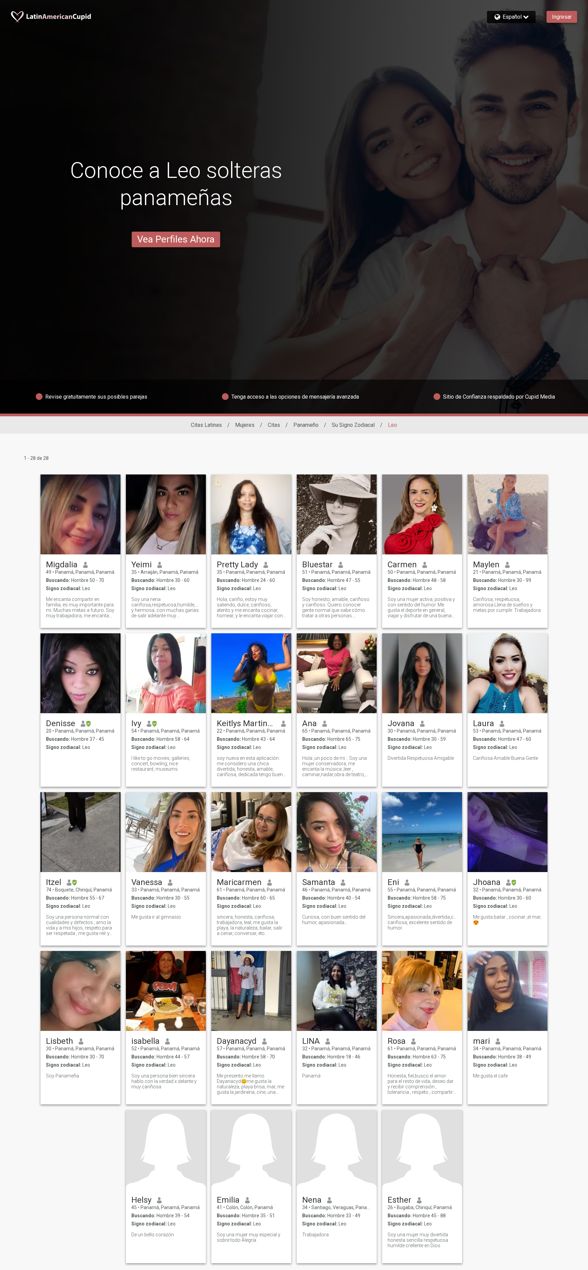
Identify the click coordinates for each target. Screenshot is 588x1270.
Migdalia (62, 564)
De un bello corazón (152, 1234)
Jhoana (487, 882)
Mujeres (245, 425)
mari (481, 1041)
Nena (312, 1200)
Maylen (486, 564)
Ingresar (562, 17)
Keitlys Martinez (246, 723)
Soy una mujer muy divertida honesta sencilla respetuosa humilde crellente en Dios (418, 1240)
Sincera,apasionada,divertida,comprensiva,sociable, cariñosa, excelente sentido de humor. (422, 922)
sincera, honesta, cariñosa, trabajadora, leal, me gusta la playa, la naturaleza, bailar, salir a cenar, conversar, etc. (249, 925)
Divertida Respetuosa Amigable (421, 758)
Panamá (311, 1076)
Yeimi (141, 564)
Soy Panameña (62, 1076)
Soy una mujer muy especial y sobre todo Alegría (248, 1237)
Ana (309, 723)
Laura (483, 723)
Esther (399, 1200)
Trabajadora (315, 1234)
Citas (274, 425)
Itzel (53, 882)
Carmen (402, 564)
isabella (145, 1041)
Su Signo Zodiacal (353, 425)
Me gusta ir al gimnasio (156, 917)
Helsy (141, 1200)
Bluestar (317, 564)
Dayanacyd (237, 1041)
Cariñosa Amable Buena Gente (505, 758)
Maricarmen (239, 882)
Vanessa (146, 882)
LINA (311, 1041)
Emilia (228, 1200)
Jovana (401, 723)
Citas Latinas (206, 425)
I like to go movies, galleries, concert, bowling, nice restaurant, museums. (160, 763)
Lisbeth (59, 1041)
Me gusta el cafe (490, 1076)
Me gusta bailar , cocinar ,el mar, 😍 (507, 919)
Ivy (136, 723)
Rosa (397, 1041)
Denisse (60, 723)
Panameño (305, 425)
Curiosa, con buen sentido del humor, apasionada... (333, 919)
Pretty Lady (237, 564)
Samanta (318, 882)
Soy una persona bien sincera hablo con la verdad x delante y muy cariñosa (164, 1081)
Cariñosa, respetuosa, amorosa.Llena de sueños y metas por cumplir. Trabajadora (507, 605)
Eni (393, 882)
